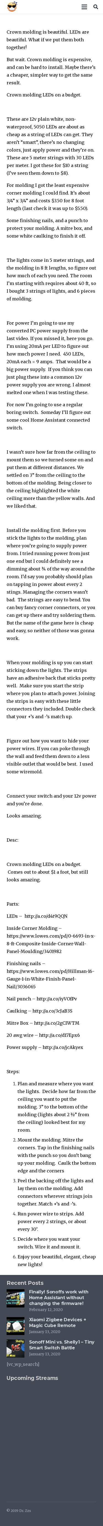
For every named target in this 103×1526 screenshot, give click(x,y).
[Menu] (84, 7)
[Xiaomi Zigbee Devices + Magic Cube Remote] (15, 1321)
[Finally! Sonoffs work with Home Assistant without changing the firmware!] (15, 1293)
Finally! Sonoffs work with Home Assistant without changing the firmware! (58, 1297)
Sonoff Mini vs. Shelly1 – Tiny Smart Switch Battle (61, 1344)
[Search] (96, 7)
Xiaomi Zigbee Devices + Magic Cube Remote (57, 1322)
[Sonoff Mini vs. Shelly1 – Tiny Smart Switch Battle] (15, 1343)
